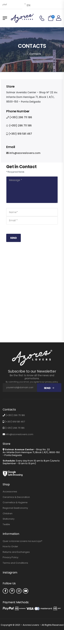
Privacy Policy (10, 557)
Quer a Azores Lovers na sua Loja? (22, 541)
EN (28, 5)
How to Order (10, 546)
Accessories (10, 491)
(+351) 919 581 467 (20, 134)
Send (47, 388)
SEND (13, 238)
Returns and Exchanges (16, 552)
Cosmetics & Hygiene (15, 502)
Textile (6, 524)
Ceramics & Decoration (16, 497)
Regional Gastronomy (15, 508)
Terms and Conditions (15, 563)
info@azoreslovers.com (24, 153)
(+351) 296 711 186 (20, 117)
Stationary (8, 518)
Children (7, 513)
